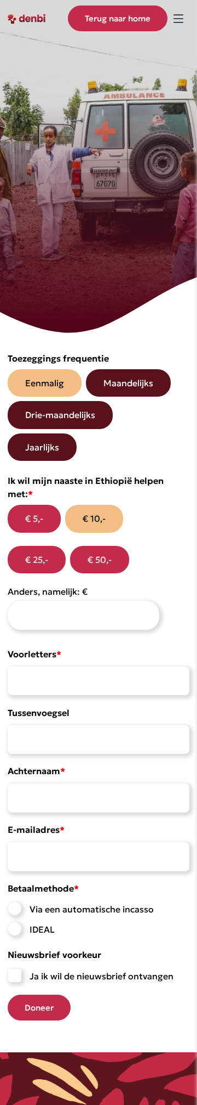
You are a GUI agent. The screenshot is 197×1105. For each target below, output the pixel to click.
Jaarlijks (42, 447)
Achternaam (36, 770)
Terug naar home (117, 18)
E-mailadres (36, 829)
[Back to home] (35, 18)
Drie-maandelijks (60, 414)
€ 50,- (100, 559)
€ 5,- (34, 518)
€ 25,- (36, 559)
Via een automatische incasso (92, 909)
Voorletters (34, 654)
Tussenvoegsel (38, 712)
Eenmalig (44, 382)
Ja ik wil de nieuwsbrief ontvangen (101, 976)
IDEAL (42, 929)
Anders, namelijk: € (48, 591)
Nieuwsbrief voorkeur (54, 954)
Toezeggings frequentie (58, 358)
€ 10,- (94, 518)
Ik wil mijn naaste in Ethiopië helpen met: (86, 487)
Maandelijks (128, 382)
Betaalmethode (43, 888)
